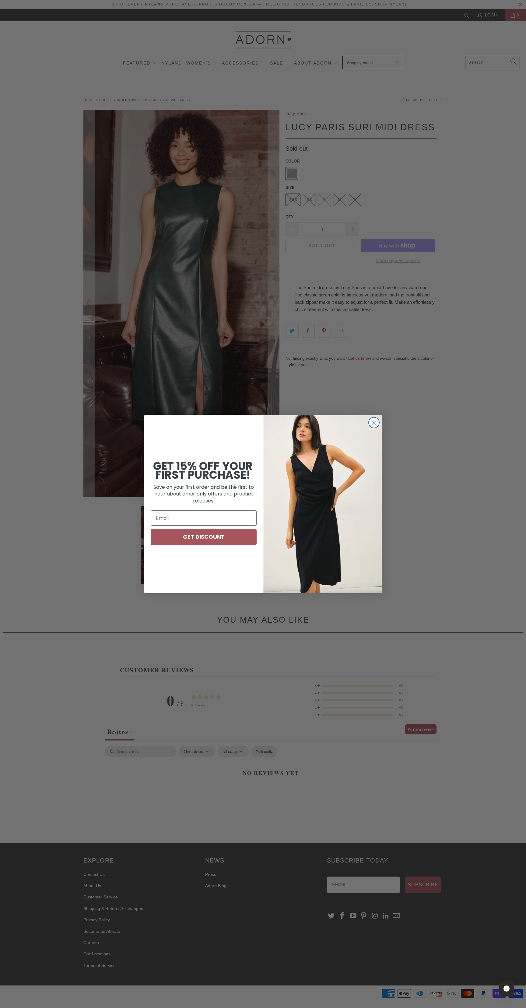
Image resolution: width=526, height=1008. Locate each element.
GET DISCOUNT (204, 537)
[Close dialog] (374, 422)
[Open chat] (506, 988)
